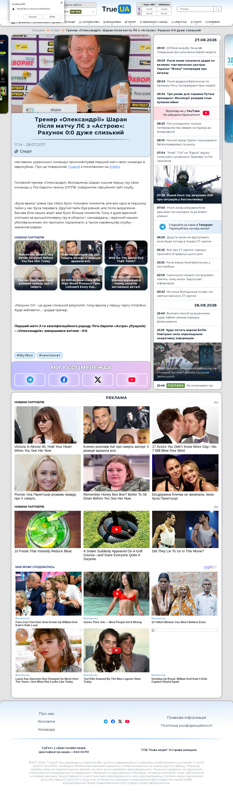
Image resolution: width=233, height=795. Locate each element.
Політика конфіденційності (186, 725)
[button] (93, 12)
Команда (46, 729)
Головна (38, 30)
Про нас (46, 713)
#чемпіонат (49, 355)
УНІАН (114, 167)
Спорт (55, 30)
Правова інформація (186, 717)
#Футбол (25, 355)
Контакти (46, 721)
